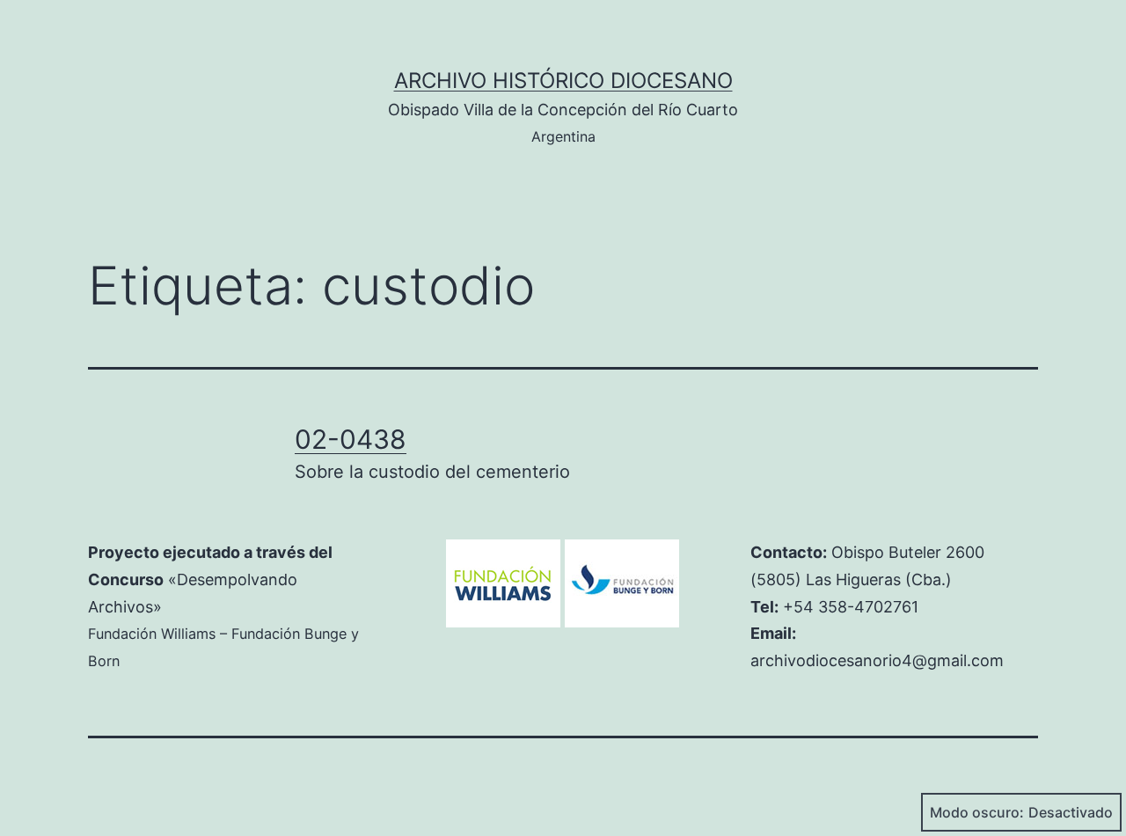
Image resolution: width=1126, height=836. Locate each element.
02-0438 (350, 439)
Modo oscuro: (977, 812)
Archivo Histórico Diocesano (563, 80)
